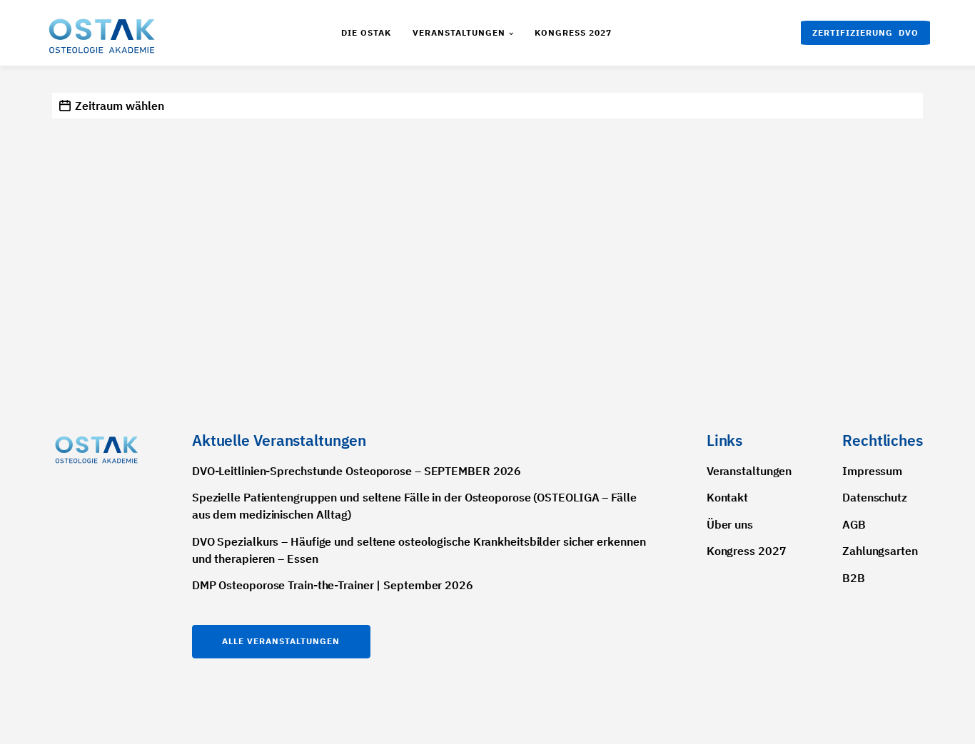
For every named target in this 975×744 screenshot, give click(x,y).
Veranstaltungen (459, 32)
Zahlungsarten (880, 551)
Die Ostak (366, 32)
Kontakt (727, 497)
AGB (854, 524)
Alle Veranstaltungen (281, 641)
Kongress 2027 (573, 32)
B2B (853, 578)
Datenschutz (874, 497)
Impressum (872, 471)
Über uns (730, 524)
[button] (865, 33)
